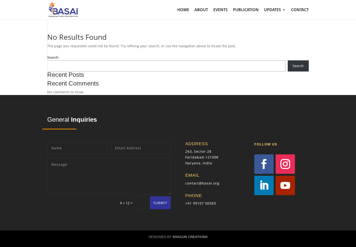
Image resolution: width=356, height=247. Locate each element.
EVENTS (220, 10)
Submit (160, 202)
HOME (183, 10)
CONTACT (300, 10)
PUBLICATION (246, 10)
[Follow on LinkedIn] (264, 185)
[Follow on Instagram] (285, 164)
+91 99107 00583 (200, 203)
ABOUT (201, 10)
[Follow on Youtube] (285, 185)
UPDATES (272, 10)
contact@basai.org (202, 183)
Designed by (178, 237)
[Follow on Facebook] (264, 164)
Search (52, 57)
